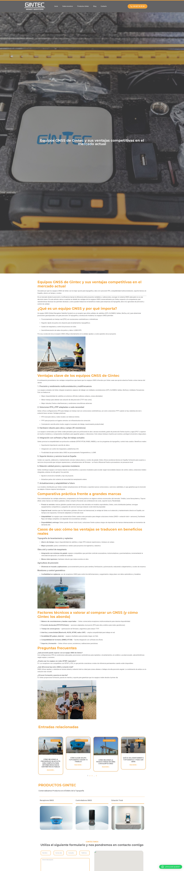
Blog (94, 6)
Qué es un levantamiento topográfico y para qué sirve (133, 759)
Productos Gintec (83, 6)
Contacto (104, 6)
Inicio (56, 6)
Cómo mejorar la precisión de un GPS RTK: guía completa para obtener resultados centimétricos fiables (51, 763)
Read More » (50, 770)
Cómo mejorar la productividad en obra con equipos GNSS (105, 762)
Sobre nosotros (67, 6)
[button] (170, 867)
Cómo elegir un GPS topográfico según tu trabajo (78, 759)
